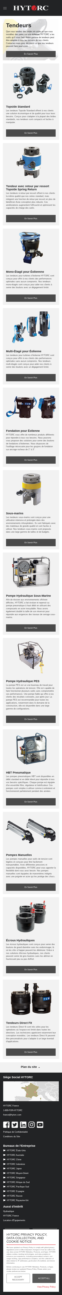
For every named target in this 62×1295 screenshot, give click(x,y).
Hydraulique (8, 1211)
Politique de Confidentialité (15, 1132)
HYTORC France (11, 1216)
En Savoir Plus (31, 54)
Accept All (44, 1278)
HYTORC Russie (14, 1196)
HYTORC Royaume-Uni (17, 1200)
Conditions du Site (11, 1136)
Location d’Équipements (14, 1220)
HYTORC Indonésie (16, 1164)
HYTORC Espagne (15, 1191)
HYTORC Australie (15, 1155)
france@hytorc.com (12, 1115)
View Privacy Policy (46, 1287)
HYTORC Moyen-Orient (17, 1173)
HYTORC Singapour (16, 1177)
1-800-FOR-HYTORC (12, 1110)
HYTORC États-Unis (16, 1150)
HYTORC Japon (14, 1168)
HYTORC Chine (14, 1159)
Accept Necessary (18, 1278)
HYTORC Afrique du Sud (18, 1182)
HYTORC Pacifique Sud (18, 1186)
